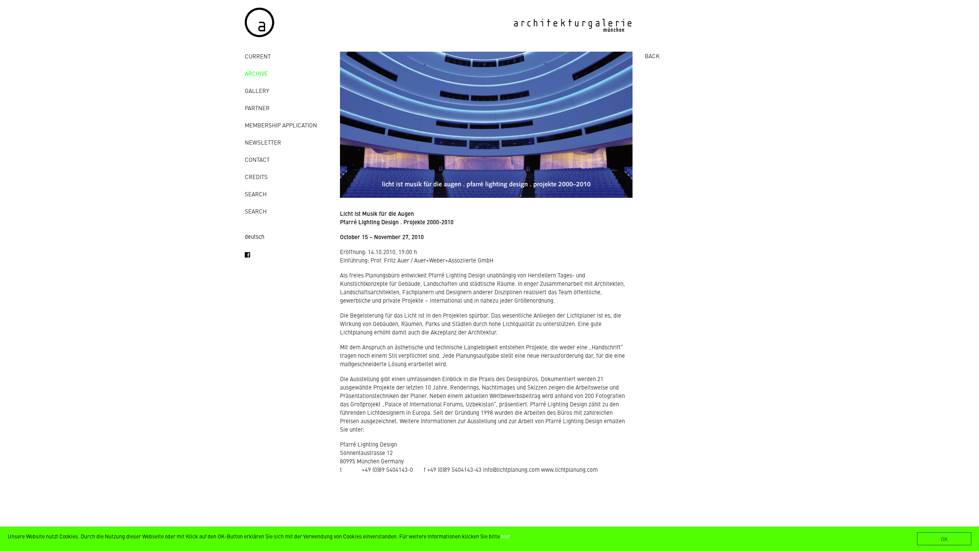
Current (258, 56)
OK (944, 539)
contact (257, 159)
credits (256, 177)
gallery (257, 90)
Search (256, 194)
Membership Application (281, 125)
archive (256, 73)
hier (506, 536)
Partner (257, 108)
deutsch (254, 236)
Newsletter (263, 142)
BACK (652, 56)
